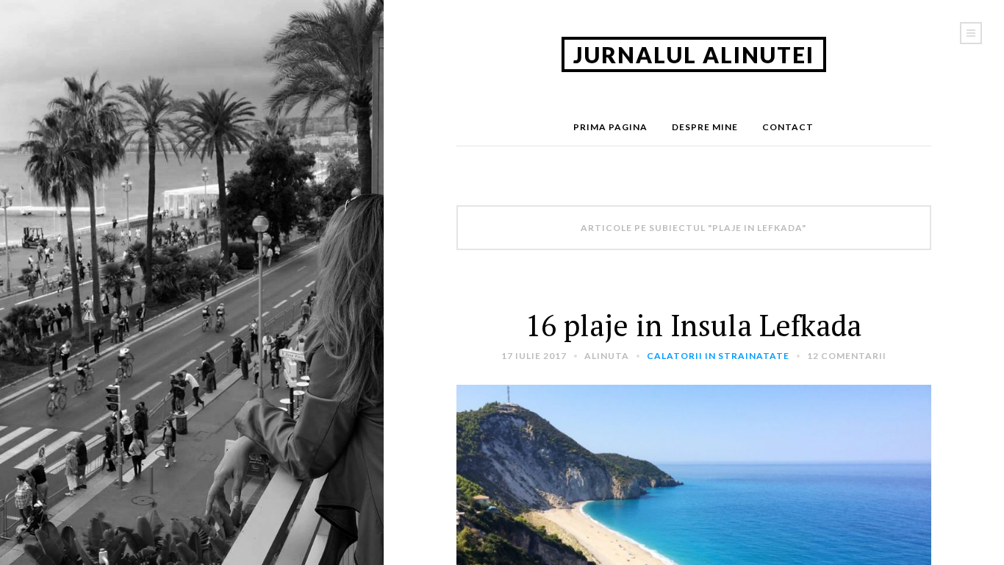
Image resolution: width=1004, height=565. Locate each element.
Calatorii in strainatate (718, 355)
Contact (788, 126)
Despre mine (705, 126)
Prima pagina (610, 126)
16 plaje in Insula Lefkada (693, 324)
